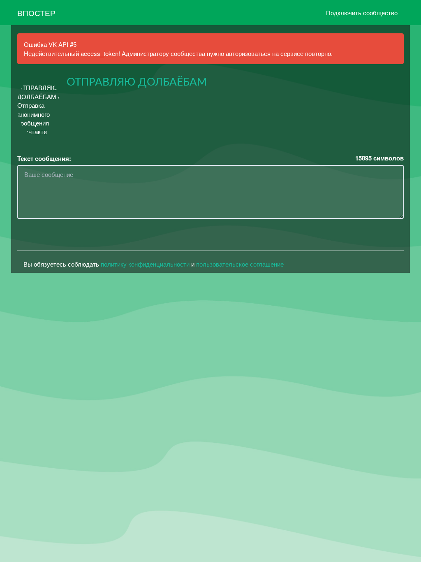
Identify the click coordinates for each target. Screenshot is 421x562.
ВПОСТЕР (36, 12)
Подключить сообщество (362, 12)
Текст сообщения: (44, 158)
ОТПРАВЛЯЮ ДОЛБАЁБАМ (137, 82)
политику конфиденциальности (145, 264)
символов (379, 158)
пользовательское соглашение (240, 264)
